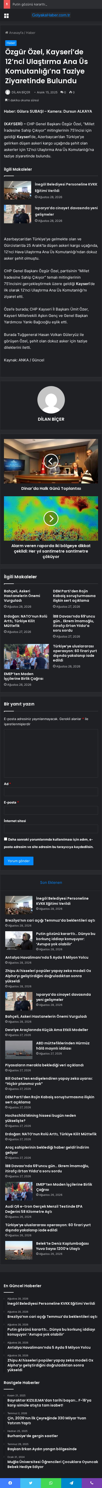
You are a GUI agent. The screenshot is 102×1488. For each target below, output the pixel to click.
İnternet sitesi (15, 821)
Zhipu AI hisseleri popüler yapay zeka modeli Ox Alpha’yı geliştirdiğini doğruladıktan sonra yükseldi (48, 976)
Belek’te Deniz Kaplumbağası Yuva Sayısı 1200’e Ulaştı (62, 1246)
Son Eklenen (51, 882)
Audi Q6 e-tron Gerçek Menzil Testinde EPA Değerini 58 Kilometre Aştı (43, 1209)
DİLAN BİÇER (21, 92)
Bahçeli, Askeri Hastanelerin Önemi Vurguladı (22, 596)
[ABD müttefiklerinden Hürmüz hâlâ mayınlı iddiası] (18, 1050)
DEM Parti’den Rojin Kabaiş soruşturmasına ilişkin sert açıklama (74, 596)
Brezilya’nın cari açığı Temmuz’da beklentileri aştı (50, 920)
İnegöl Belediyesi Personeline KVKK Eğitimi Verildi (62, 901)
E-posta (11, 802)
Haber (30, 33)
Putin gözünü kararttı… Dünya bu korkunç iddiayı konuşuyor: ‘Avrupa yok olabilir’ (65, 939)
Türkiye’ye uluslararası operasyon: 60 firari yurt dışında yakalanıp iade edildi (75, 653)
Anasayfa (15, 33)
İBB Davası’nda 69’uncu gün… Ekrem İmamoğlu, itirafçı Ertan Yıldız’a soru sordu (74, 623)
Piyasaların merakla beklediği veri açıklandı (44, 1065)
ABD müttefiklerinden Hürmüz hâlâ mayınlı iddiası (63, 1046)
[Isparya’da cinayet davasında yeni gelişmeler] (17, 214)
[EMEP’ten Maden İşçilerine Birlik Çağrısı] (26, 656)
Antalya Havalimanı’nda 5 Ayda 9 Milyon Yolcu (46, 957)
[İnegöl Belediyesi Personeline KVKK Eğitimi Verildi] (17, 190)
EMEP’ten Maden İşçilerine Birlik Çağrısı (23, 676)
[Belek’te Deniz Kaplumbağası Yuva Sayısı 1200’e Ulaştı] (18, 1250)
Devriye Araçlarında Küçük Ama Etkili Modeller (46, 1029)
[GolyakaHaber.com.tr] (51, 15)
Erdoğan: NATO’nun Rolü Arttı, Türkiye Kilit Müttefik (25, 621)
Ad (7, 784)
